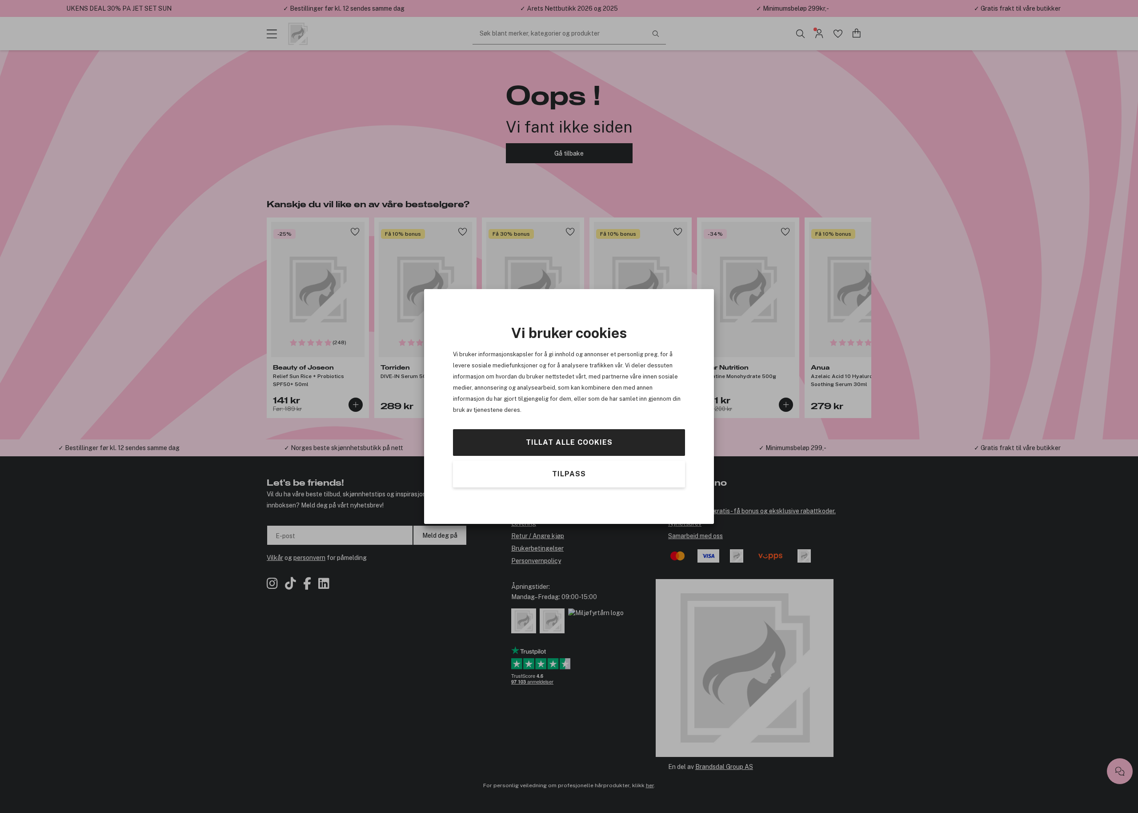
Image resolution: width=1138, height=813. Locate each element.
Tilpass (569, 474)
